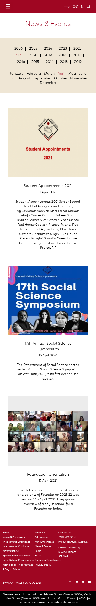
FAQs (38, 556)
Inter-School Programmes (17, 565)
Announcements (44, 542)
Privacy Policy (43, 565)
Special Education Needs (17, 556)
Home (6, 533)
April (61, 74)
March (49, 74)
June (82, 74)
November (78, 78)
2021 (18, 55)
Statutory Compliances (44, 560)
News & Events (43, 546)
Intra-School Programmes (17, 560)
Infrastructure (11, 551)
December (48, 83)
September (42, 78)
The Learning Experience (16, 542)
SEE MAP (63, 556)
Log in (77, 7)
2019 (48, 55)
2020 (33, 55)
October (60, 78)
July (12, 78)
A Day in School (12, 569)
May (72, 74)
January (16, 74)
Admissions (41, 537)
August (24, 78)
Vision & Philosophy (14, 537)
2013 (64, 62)
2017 (77, 55)
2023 (63, 49)
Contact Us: (65, 533)
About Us (40, 533)
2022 (77, 49)
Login (38, 551)
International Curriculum (17, 546)
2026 (18, 49)
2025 (33, 49)
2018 (63, 55)
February (33, 74)
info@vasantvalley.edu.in (71, 542)
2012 (78, 62)
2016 (21, 62)
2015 (35, 62)
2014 (50, 62)
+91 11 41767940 (67, 537)
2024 (48, 49)
